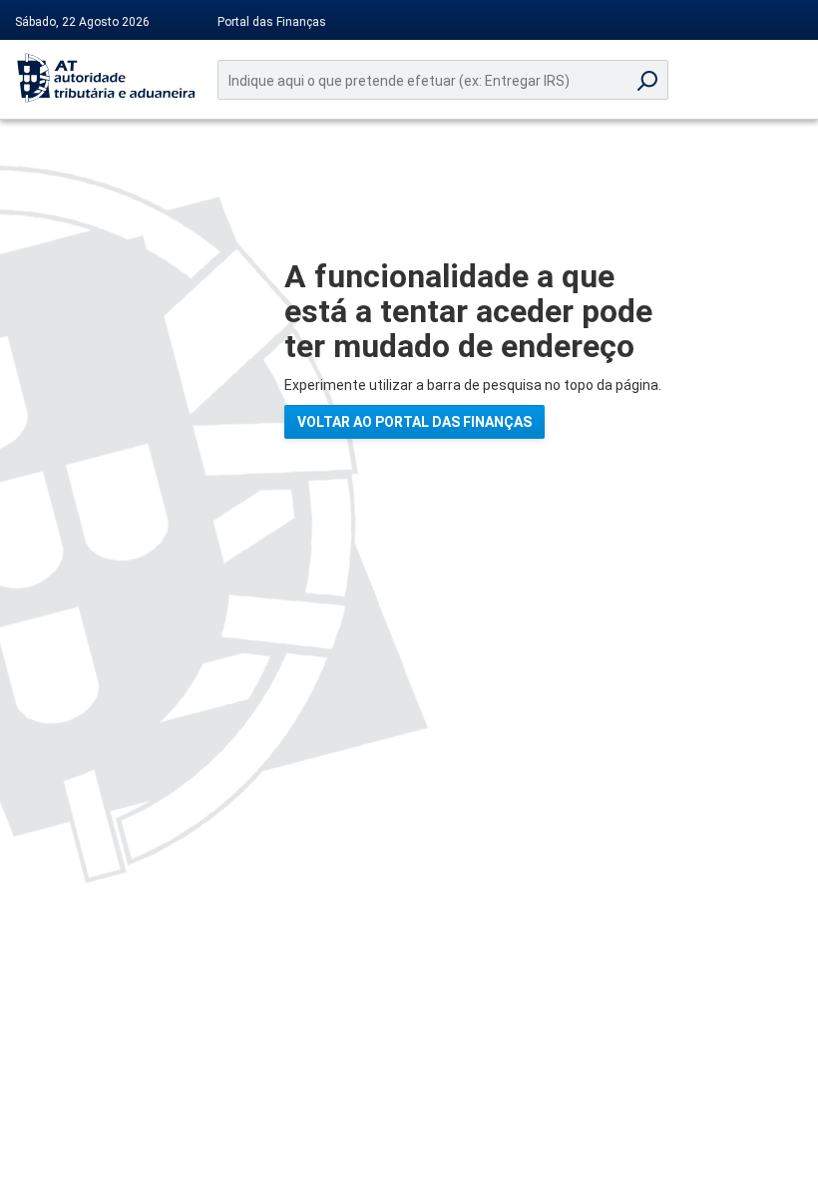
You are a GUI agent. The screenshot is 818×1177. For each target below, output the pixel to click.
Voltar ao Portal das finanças (414, 422)
